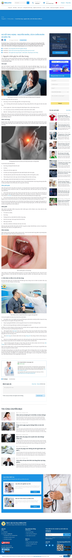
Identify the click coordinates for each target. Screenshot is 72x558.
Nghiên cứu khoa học (37, 7)
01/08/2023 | (20, 52)
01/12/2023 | (15, 48)
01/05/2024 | (18, 50)
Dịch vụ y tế (20, 7)
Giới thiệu (15, 7)
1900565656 (5, 532)
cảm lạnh (15, 331)
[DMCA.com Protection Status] (5, 550)
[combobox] (60, 92)
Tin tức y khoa (11, 18)
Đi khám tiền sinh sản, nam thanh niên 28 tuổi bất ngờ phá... (63, 192)
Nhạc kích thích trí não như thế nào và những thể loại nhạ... (64, 145)
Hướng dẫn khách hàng (27, 7)
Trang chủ (3, 18)
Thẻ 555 (47, 7)
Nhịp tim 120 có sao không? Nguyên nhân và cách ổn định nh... (64, 202)
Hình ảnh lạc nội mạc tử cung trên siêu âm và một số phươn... (64, 173)
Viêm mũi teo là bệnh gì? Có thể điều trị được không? (31, 415)
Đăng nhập (68, 2)
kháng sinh (28, 335)
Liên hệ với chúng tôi (60, 52)
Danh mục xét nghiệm (54, 7)
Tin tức (44, 7)
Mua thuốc (62, 7)
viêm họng (8, 335)
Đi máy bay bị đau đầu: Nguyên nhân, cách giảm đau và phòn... (64, 117)
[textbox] (60, 92)
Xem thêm (68, 110)
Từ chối (60, 556)
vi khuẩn (9, 195)
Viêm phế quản (5, 185)
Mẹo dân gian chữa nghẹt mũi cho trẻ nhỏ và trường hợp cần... (63, 155)
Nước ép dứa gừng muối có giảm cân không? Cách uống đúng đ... (64, 126)
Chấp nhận (67, 556)
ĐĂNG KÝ (67, 534)
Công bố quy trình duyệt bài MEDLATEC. (27, 373)
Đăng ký (62, 2)
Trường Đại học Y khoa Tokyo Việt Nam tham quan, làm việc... (64, 136)
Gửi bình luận (39, 395)
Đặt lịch (35, 492)
